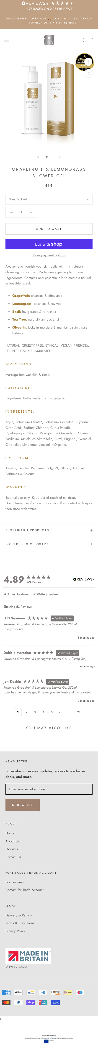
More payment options (49, 255)
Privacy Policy (15, 931)
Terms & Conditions (19, 923)
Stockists (11, 849)
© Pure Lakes (16, 966)
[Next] (60, 157)
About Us (12, 841)
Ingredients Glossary (27, 544)
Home (9, 833)
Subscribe (22, 805)
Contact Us (13, 857)
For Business (14, 882)
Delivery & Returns (19, 915)
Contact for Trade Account (24, 889)
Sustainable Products (27, 530)
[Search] (84, 40)
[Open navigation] (6, 40)
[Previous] (38, 157)
